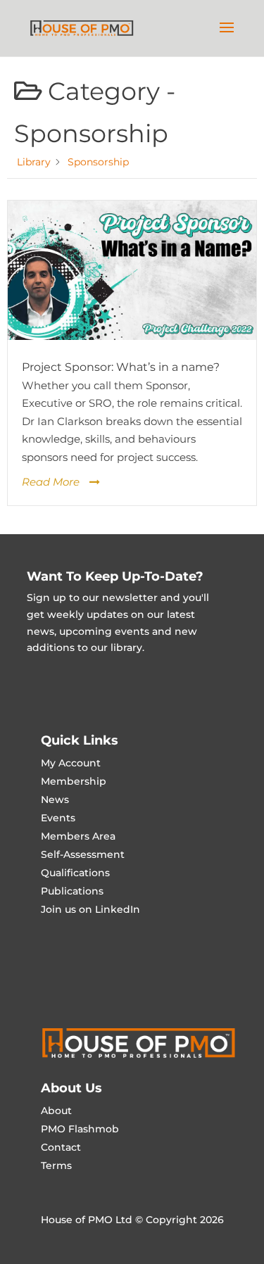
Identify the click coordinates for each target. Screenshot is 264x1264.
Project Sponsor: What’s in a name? (121, 367)
